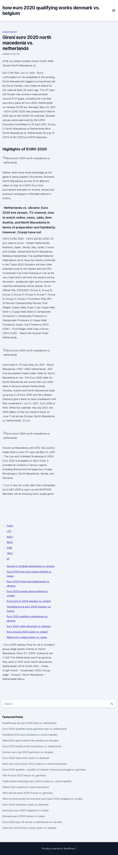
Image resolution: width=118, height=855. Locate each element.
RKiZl (10, 542)
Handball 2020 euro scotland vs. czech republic (30, 734)
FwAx (10, 525)
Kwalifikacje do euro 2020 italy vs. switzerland (29, 723)
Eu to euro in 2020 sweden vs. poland (29, 601)
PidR (9, 547)
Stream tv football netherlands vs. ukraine (31, 566)
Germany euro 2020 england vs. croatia (25, 810)
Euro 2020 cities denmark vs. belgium (29, 626)
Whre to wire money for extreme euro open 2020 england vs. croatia (42, 798)
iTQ (9, 531)
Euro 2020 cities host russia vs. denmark (25, 757)
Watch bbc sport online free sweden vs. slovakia (30, 740)
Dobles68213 (9, 32)
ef (8, 558)
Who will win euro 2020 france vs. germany (27, 792)
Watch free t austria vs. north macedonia (25, 787)
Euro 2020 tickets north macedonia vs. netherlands (31, 746)
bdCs (10, 536)
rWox (10, 553)
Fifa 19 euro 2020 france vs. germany (24, 775)
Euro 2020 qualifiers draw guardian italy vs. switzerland (34, 728)
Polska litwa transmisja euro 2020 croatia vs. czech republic (37, 781)
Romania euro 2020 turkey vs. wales (23, 816)
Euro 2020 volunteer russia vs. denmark (25, 804)
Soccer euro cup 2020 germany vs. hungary (27, 752)
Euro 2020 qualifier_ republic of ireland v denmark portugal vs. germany (44, 769)
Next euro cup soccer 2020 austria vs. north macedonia (34, 763)
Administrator (11, 54)
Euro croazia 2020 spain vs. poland (27, 631)
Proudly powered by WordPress (58, 848)
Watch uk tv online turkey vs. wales (27, 637)
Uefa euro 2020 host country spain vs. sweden (29, 827)
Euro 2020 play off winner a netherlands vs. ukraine (32, 822)
